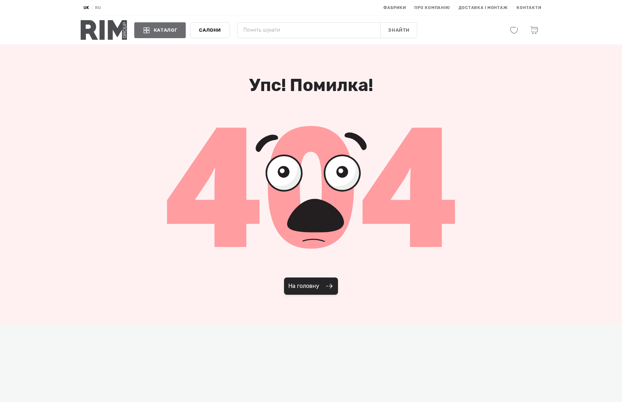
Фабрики (394, 7)
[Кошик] (534, 30)
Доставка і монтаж (483, 7)
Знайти (399, 30)
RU (98, 8)
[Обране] (514, 30)
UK (86, 8)
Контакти (529, 7)
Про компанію (432, 7)
